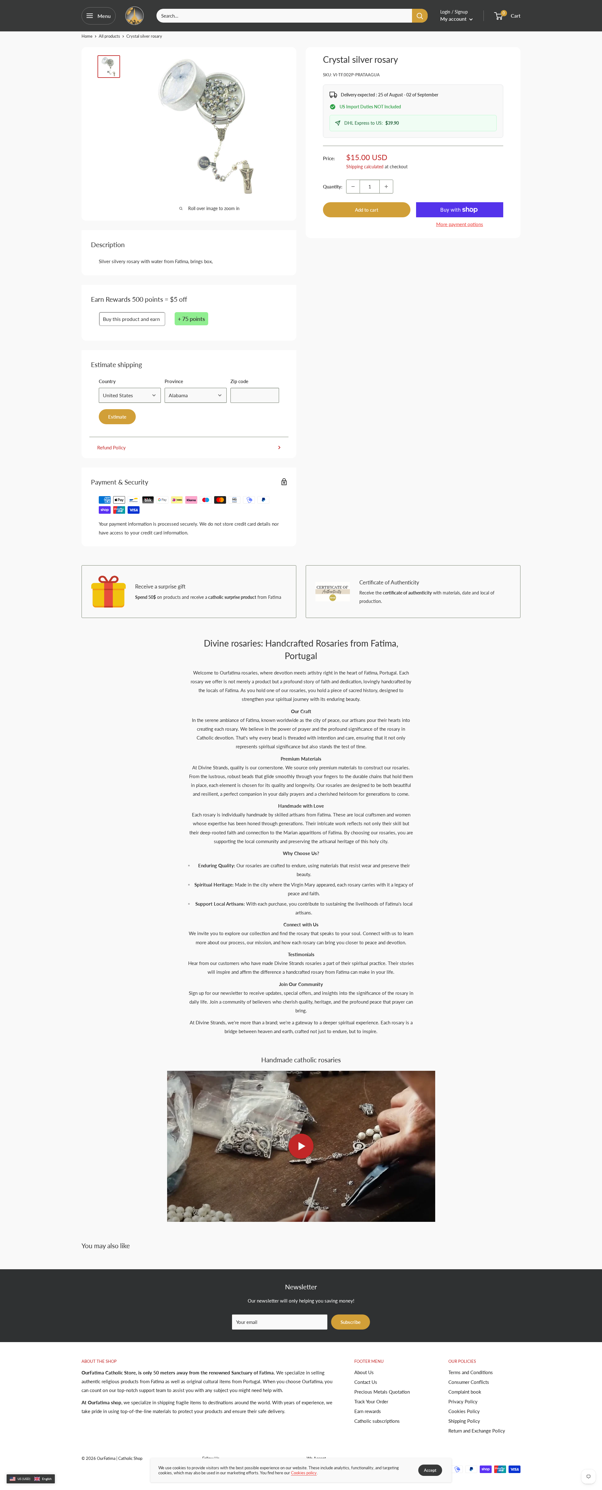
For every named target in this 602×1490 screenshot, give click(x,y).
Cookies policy (304, 1472)
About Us (364, 1372)
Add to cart (366, 210)
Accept (430, 1470)
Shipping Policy (464, 1421)
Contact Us (365, 1382)
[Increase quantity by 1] (386, 186)
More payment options (459, 224)
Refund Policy (111, 447)
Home (87, 36)
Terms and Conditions (470, 1372)
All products (109, 36)
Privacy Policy (463, 1401)
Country (107, 381)
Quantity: (332, 186)
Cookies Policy (464, 1411)
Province (174, 381)
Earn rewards (367, 1411)
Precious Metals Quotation (382, 1392)
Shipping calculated (364, 166)
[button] (31, 1479)
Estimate (117, 417)
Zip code (239, 381)
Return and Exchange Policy (476, 1430)
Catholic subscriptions (377, 1421)
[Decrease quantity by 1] (353, 186)
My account (454, 19)
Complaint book (464, 1392)
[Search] (420, 16)
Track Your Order (371, 1401)
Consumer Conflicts (468, 1382)
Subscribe (351, 1322)
